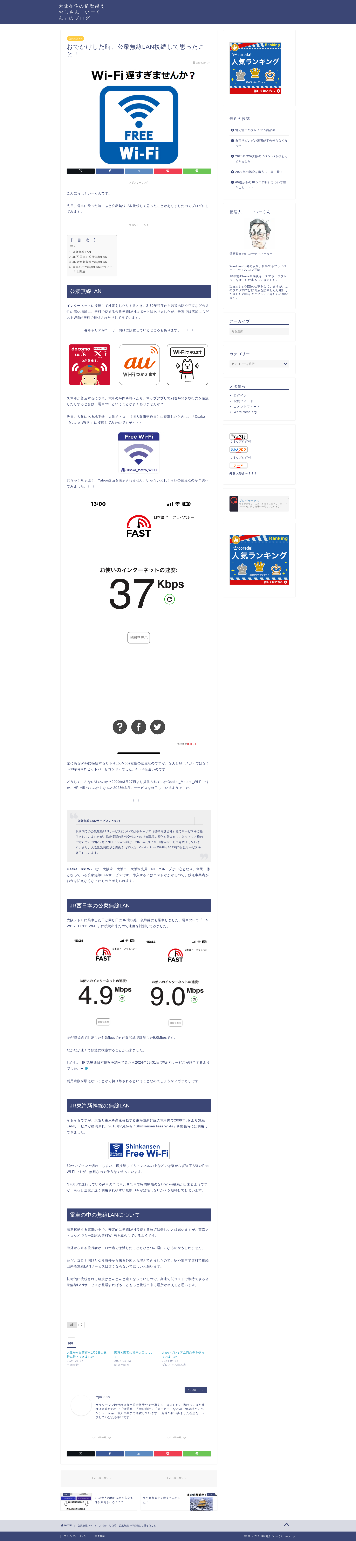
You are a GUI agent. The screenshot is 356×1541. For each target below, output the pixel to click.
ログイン (240, 395)
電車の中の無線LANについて (93, 267)
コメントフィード (247, 406)
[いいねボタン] (72, 1325)
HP (86, 1068)
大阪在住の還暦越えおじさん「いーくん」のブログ (82, 12)
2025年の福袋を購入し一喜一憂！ (259, 171)
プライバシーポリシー (76, 1536)
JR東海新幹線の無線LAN (90, 262)
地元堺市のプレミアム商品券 (255, 130)
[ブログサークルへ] (259, 504)
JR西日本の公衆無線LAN (90, 256)
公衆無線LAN (75, 38)
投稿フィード (243, 401)
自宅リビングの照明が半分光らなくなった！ (261, 143)
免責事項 (100, 1536)
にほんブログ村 (240, 441)
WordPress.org (245, 412)
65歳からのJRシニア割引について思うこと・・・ (260, 185)
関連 (82, 271)
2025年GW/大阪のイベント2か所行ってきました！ (261, 159)
